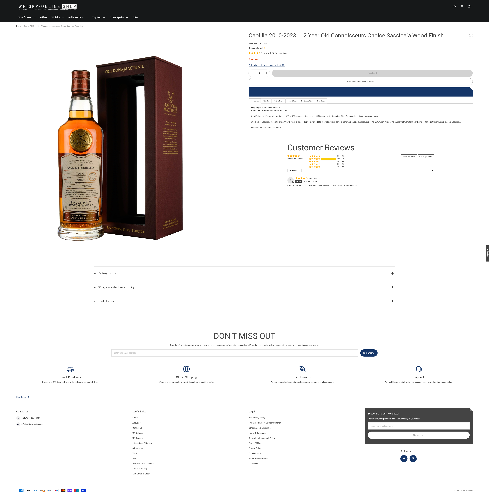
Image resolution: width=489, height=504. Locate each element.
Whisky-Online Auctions (143, 463)
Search (135, 418)
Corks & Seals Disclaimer (260, 428)
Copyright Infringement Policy (262, 438)
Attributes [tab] (266, 101)
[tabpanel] (361, 117)
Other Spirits (117, 17)
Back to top (21, 397)
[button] (454, 6)
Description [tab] (255, 101)
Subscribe (369, 353)
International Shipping (142, 443)
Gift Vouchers (138, 448)
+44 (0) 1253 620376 (30, 418)
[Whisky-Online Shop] (47, 6)
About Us (136, 423)
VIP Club (136, 453)
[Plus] (266, 73)
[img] (301, 178)
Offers (43, 17)
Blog (134, 458)
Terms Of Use (255, 443)
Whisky (55, 17)
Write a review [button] (409, 156)
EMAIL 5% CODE (464, 497)
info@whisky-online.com (32, 424)
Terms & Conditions (257, 433)
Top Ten (96, 17)
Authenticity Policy (257, 418)
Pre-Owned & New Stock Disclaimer (265, 423)
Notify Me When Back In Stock (360, 81)
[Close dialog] (486, 468)
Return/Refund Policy (258, 458)
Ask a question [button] (425, 156)
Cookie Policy (255, 453)
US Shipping (137, 438)
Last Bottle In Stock (141, 474)
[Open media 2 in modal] (120, 148)
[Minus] (252, 73)
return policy (223, 290)
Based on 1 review (295, 159)
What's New (25, 17)
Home (18, 26)
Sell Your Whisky (139, 468)
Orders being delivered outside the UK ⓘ (267, 65)
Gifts (135, 17)
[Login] (462, 6)
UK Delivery (137, 433)
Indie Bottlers (76, 17)
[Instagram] (413, 458)
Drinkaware (254, 463)
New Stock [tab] (321, 101)
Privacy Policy (255, 448)
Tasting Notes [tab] (278, 101)
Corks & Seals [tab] (292, 101)
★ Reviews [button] (487, 253)
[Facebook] (404, 458)
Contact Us (137, 428)
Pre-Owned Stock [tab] (307, 101)
